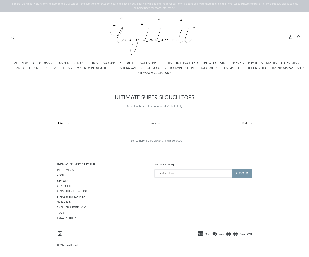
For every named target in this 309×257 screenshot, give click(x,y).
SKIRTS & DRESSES (233, 63)
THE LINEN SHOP (257, 68)
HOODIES (166, 63)
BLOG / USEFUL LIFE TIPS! (72, 191)
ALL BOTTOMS (43, 63)
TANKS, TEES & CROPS (103, 63)
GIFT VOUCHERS (156, 68)
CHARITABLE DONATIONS (71, 207)
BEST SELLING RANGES (129, 68)
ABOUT (61, 175)
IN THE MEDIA (65, 170)
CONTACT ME (65, 186)
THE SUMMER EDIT (232, 68)
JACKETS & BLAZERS (187, 63)
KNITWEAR (209, 63)
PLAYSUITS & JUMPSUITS (262, 63)
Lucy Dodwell (72, 245)
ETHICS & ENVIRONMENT (72, 196)
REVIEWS (62, 180)
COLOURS (53, 68)
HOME (14, 63)
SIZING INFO (64, 202)
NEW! (25, 63)
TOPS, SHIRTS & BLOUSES (71, 63)
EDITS (68, 68)
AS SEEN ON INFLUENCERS (94, 68)
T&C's (60, 212)
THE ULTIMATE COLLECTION (23, 68)
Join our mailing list (166, 164)
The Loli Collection (282, 68)
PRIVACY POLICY (66, 218)
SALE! (300, 68)
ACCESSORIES (291, 63)
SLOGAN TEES (128, 63)
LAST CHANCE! (208, 68)
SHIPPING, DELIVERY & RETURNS (76, 164)
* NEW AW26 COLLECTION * (154, 73)
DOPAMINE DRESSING (182, 68)
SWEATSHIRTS (148, 63)
